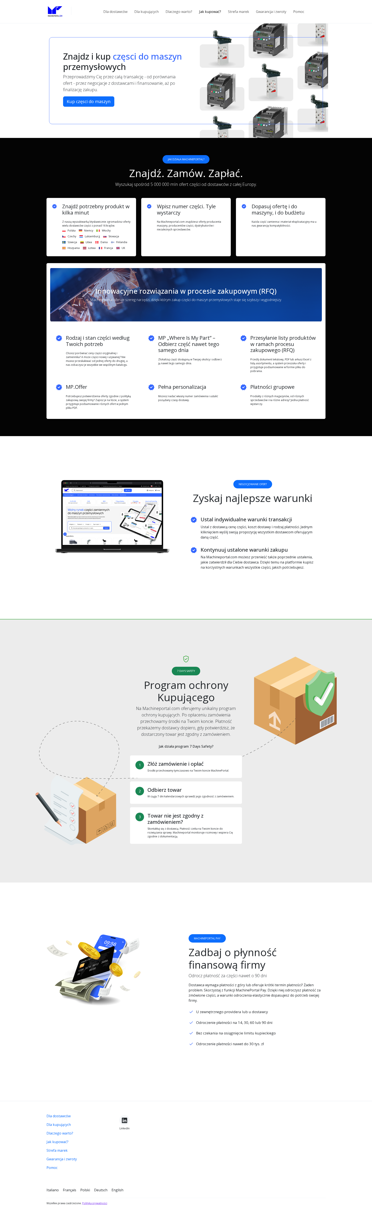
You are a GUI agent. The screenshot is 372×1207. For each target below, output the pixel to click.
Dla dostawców (115, 11)
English (117, 1190)
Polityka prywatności (94, 1203)
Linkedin (124, 1128)
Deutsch (100, 1190)
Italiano (52, 1190)
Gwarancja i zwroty (271, 11)
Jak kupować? (210, 11)
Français (69, 1190)
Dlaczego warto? (179, 11)
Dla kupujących (146, 11)
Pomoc (298, 11)
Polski (85, 1190)
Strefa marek (238, 11)
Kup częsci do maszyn (89, 101)
